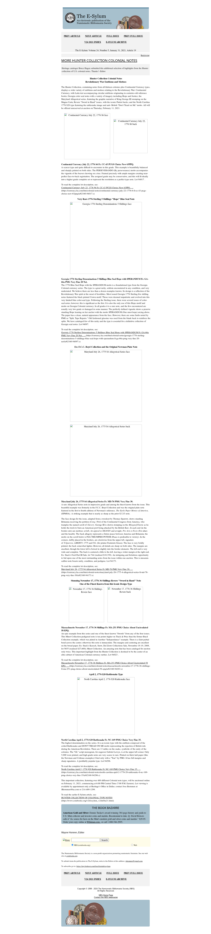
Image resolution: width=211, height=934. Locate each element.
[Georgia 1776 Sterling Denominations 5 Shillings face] (106, 237)
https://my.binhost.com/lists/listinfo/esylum (93, 866)
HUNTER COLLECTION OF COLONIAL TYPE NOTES (86, 797)
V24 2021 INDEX (92, 42)
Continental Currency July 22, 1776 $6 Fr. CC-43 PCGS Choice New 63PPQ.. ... (97, 187)
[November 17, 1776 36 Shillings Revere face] (86, 604)
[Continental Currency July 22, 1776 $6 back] (130, 135)
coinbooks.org (72, 856)
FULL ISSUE (113, 35)
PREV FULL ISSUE (133, 35)
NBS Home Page (106, 895)
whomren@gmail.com (134, 861)
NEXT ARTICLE (93, 35)
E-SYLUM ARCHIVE (116, 42)
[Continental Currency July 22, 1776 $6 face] (87, 135)
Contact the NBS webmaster (106, 897)
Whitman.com (93, 821)
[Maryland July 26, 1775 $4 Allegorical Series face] (106, 385)
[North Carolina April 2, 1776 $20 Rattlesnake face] (106, 705)
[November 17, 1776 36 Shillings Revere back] (125, 604)
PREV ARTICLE (72, 35)
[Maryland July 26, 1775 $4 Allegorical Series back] (106, 459)
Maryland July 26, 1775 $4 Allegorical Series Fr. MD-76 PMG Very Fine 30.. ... (97, 569)
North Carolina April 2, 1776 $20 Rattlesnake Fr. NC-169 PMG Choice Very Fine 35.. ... (101, 769)
